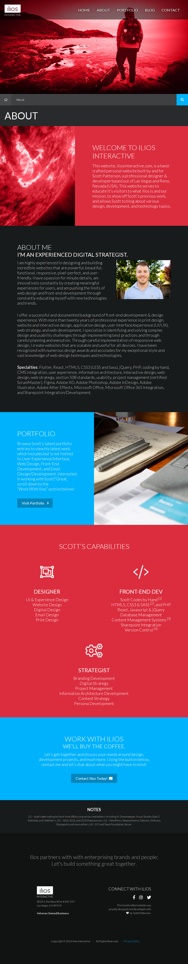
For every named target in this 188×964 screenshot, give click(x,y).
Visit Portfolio (34, 503)
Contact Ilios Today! (92, 778)
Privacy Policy (132, 941)
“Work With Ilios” (32, 488)
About (103, 10)
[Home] (5, 99)
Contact (171, 10)
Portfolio (127, 10)
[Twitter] (149, 897)
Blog (150, 10)
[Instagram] (141, 897)
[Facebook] (134, 897)
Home (84, 10)
